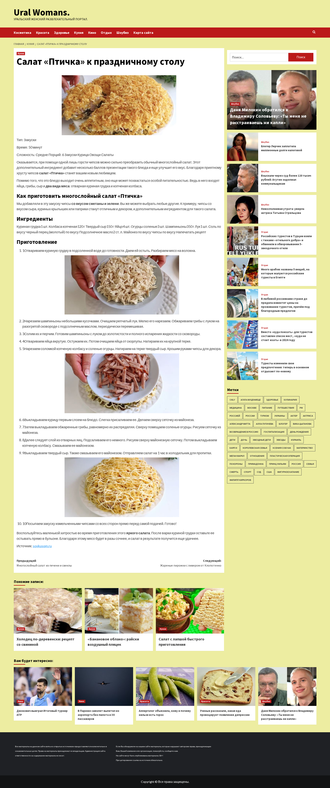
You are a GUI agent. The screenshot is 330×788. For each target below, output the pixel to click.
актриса (308, 416)
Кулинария (290, 399)
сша (269, 472)
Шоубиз (122, 32)
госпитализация (274, 432)
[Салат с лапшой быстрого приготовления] (190, 611)
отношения (257, 456)
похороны (236, 464)
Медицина (236, 408)
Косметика (22, 32)
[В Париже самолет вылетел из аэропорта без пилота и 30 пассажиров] (104, 686)
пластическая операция (285, 456)
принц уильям (277, 464)
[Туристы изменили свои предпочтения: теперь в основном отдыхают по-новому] (242, 366)
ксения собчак (282, 448)
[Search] (314, 32)
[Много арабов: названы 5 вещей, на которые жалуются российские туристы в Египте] (242, 272)
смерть (234, 472)
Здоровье (61, 32)
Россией (235, 416)
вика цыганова (302, 424)
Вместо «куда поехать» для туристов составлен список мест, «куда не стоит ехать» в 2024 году (286, 336)
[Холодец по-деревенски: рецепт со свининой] (48, 611)
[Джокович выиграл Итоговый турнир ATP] (43, 686)
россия (296, 464)
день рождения (299, 432)
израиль (296, 440)
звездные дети (262, 440)
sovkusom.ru (42, 546)
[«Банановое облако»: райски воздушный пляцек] (119, 611)
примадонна (256, 464)
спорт (247, 472)
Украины (279, 416)
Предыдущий (44, 563)
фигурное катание (288, 472)
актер (293, 416)
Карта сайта (143, 32)
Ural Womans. (42, 12)
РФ (301, 408)
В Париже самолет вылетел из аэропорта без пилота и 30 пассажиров (98, 715)
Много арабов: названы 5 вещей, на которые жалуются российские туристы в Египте (285, 273)
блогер (283, 424)
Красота (42, 32)
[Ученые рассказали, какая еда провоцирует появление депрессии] (226, 686)
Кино (92, 32)
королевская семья (255, 448)
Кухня (78, 32)
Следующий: (190, 563)
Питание (267, 408)
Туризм (264, 416)
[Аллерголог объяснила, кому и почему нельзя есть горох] (165, 686)
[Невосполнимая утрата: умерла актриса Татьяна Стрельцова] (242, 209)
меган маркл (237, 456)
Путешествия (286, 408)
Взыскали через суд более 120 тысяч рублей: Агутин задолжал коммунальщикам (286, 179)
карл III (233, 448)
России (250, 416)
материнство (305, 448)
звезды (281, 440)
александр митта (240, 424)
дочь (244, 440)
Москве (251, 408)
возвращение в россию (244, 432)
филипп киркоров (240, 480)
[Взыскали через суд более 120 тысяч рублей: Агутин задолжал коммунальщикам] (242, 178)
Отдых (106, 32)
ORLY (232, 399)
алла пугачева (264, 424)
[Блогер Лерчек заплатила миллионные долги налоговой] (242, 147)
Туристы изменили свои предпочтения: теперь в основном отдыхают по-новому (285, 367)
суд (259, 472)
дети (232, 440)
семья (310, 464)
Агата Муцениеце (251, 399)
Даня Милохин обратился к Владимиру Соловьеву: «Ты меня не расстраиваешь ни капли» (268, 116)
